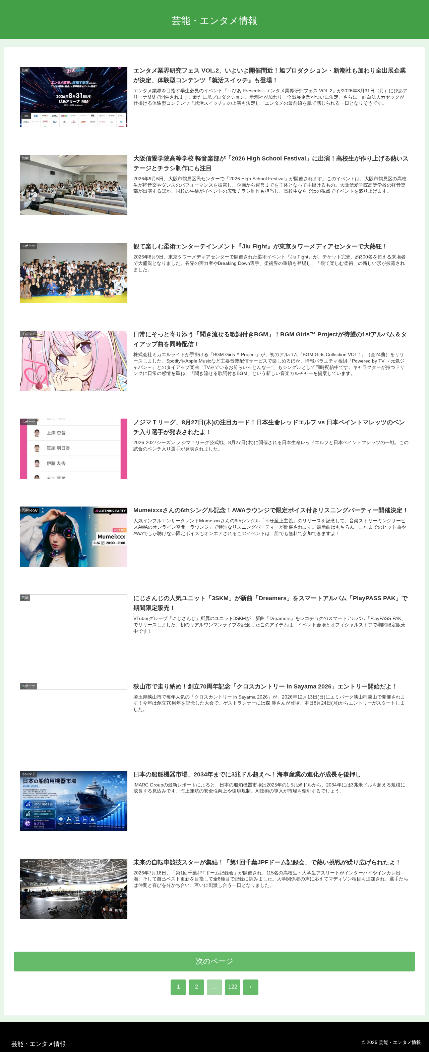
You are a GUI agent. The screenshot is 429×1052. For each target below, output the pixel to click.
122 (232, 987)
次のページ (215, 961)
